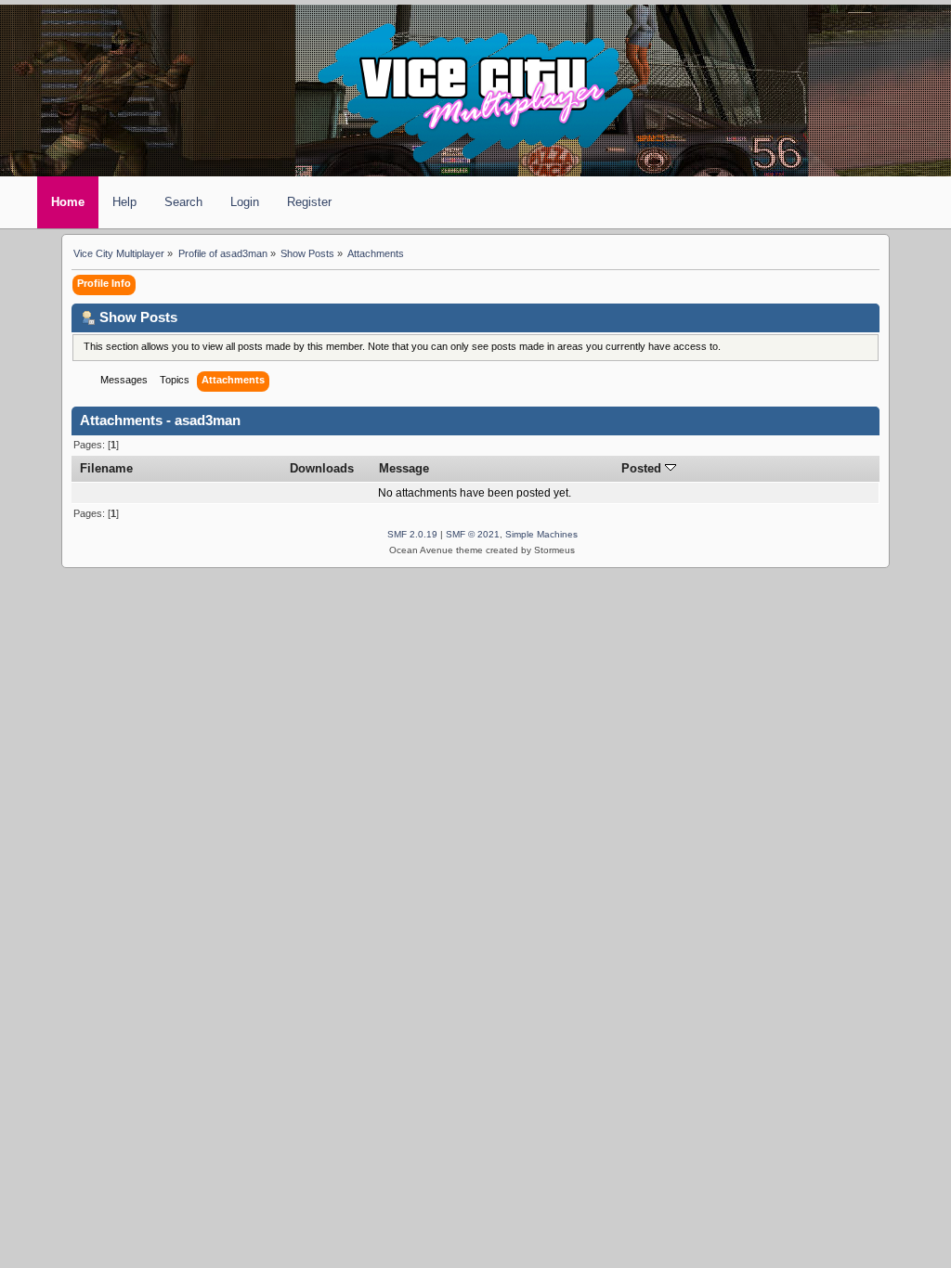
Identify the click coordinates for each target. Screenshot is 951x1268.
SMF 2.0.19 (412, 534)
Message (404, 468)
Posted (643, 468)
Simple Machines (541, 534)
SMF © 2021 (473, 534)
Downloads (322, 468)
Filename (106, 468)
